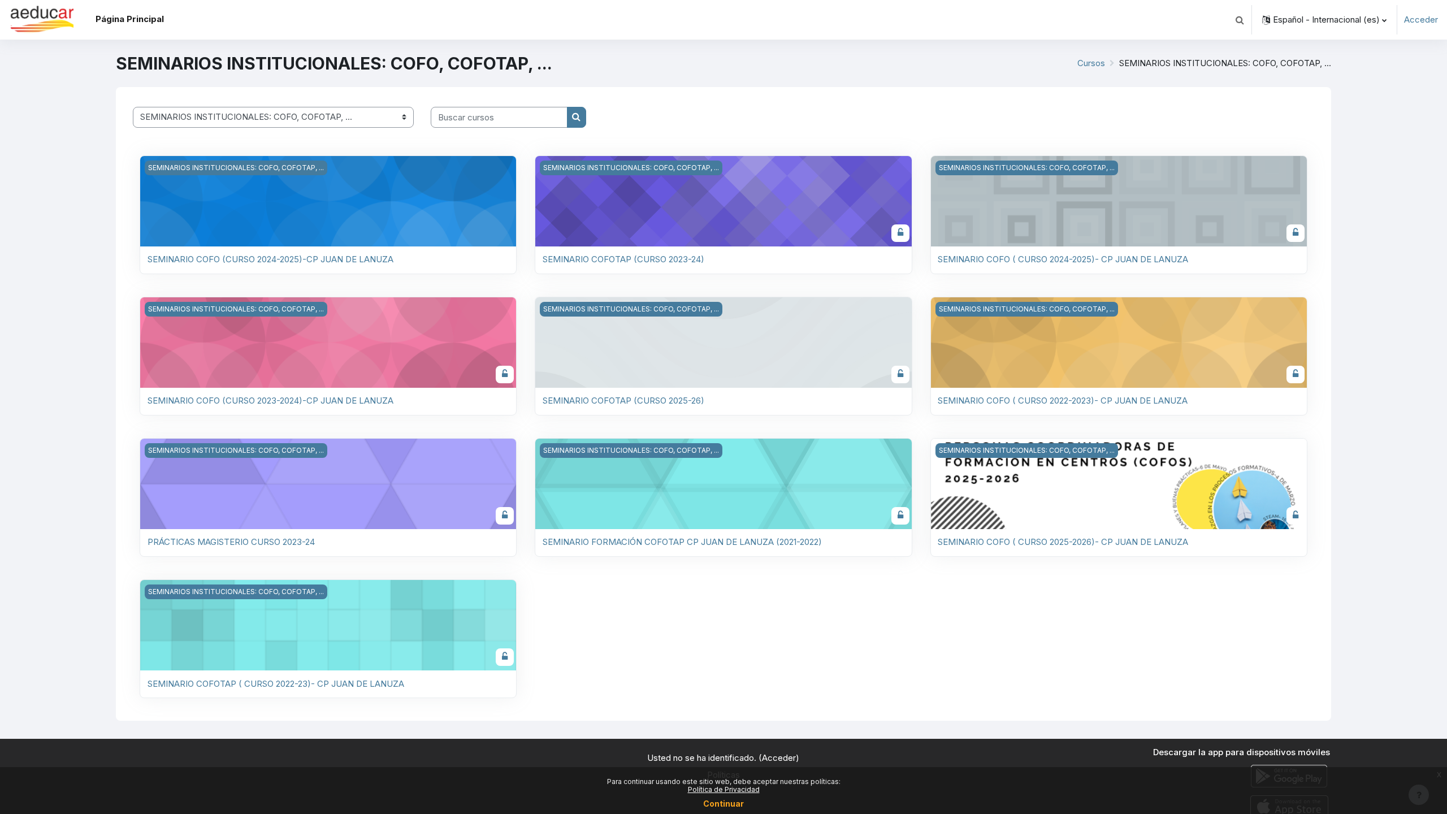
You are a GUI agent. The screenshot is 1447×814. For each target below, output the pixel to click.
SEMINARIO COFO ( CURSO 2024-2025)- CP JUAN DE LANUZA (1063, 259)
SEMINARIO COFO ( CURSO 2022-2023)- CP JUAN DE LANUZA (1063, 400)
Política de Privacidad (724, 789)
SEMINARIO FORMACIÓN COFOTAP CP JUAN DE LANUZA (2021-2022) (682, 541)
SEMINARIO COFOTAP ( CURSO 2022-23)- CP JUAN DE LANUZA (276, 683)
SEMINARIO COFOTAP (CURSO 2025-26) (623, 400)
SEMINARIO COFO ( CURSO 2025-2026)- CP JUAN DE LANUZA (1063, 541)
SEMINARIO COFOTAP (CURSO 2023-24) (623, 259)
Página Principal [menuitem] (130, 19)
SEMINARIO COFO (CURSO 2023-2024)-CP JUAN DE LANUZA (270, 400)
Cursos (1091, 63)
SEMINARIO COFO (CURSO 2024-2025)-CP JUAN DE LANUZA (270, 259)
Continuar (723, 803)
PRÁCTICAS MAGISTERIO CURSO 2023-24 (231, 541)
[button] (1239, 20)
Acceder (1421, 19)
